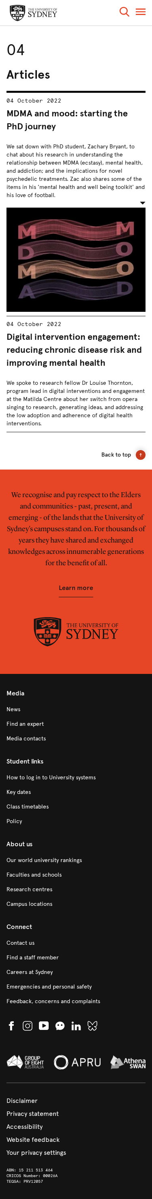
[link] (76, 709)
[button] (124, 13)
